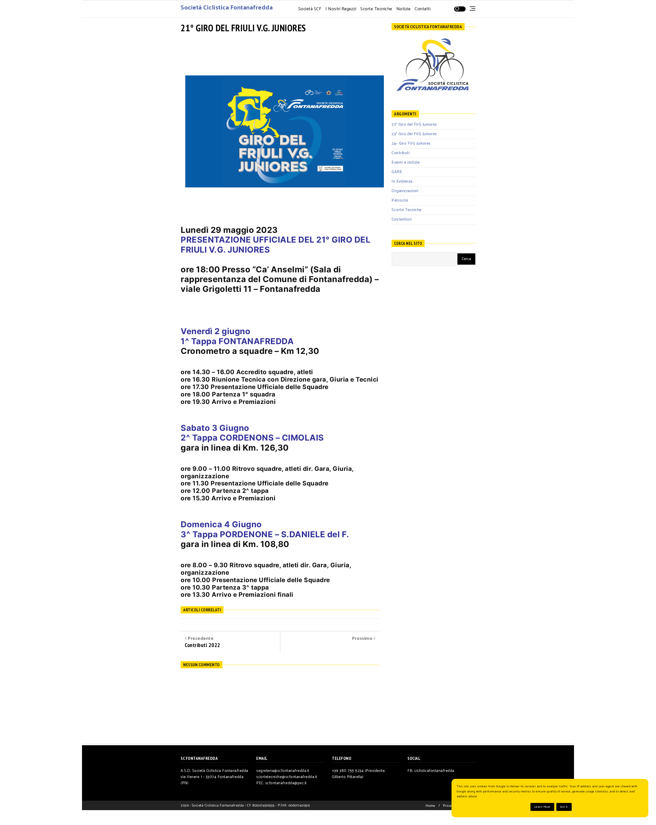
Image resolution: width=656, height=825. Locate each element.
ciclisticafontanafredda (434, 771)
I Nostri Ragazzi (340, 9)
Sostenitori (402, 219)
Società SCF (310, 9)
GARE (397, 171)
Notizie (403, 9)
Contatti (422, 9)
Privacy (449, 806)
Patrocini (400, 200)
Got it (564, 806)
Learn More (542, 806)
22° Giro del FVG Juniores (414, 124)
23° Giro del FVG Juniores (414, 134)
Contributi (400, 153)
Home (430, 806)
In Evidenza (402, 181)
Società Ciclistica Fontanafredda (227, 8)
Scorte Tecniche (376, 9)
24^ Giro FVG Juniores (411, 143)
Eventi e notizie (405, 162)
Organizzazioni (405, 190)
